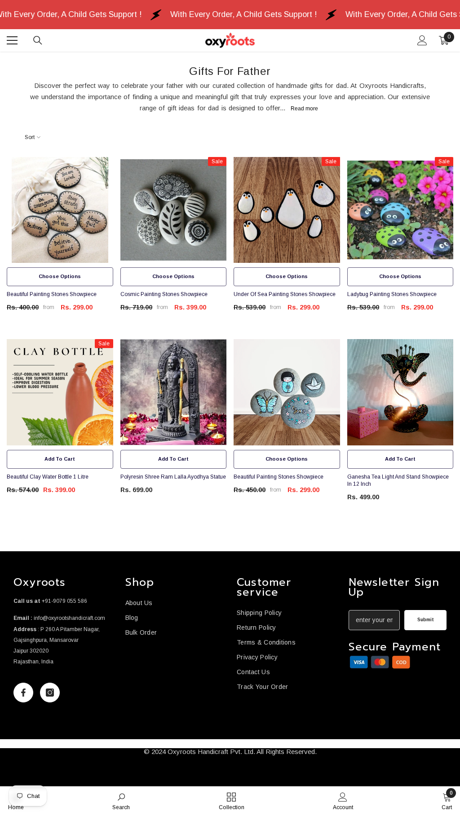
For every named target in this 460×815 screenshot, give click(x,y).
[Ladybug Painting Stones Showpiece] (400, 210)
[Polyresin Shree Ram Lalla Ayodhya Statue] (173, 392)
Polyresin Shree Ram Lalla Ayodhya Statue (173, 477)
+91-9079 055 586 (64, 601)
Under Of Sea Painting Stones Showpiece (285, 294)
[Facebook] (23, 692)
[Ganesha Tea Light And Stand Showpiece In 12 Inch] (400, 392)
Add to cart (59, 459)
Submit (425, 619)
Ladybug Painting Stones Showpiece (392, 294)
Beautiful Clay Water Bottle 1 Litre (47, 477)
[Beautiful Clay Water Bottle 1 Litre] (60, 392)
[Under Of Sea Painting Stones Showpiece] (287, 210)
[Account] (422, 40)
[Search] (37, 40)
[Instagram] (50, 692)
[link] (380, 662)
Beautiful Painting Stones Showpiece (52, 294)
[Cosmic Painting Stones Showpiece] (173, 210)
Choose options (60, 276)
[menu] (12, 40)
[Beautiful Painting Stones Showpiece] (60, 210)
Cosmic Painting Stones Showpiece (164, 294)
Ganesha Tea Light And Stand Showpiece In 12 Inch (398, 480)
